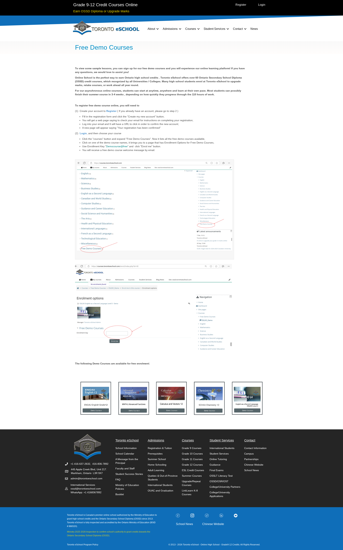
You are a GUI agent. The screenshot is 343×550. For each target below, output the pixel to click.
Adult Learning (156, 470)
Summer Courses (192, 475)
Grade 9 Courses (191, 448)
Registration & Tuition (160, 448)
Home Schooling (157, 464)
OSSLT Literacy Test (221, 475)
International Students (160, 485)
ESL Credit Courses (193, 470)
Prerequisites (155, 453)
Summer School (157, 459)
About (151, 28)
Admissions (170, 28)
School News (251, 470)
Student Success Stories (129, 474)
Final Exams (216, 470)
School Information (126, 448)
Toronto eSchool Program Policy (83, 544)
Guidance (215, 464)
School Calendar (124, 453)
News (254, 28)
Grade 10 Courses (192, 453)
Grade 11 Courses (192, 459)
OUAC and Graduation (160, 490)
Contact (238, 28)
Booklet (119, 494)
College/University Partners (225, 486)
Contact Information (255, 448)
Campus (249, 453)
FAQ (117, 479)
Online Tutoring (218, 459)
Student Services (214, 28)
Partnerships (251, 459)
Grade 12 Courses (192, 464)
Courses (190, 28)
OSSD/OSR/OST (219, 481)
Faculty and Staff (125, 468)
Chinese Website (253, 464)
